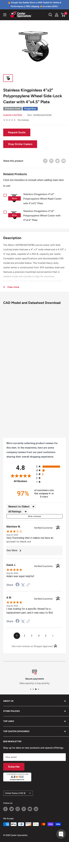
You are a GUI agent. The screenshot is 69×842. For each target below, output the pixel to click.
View (15, 198)
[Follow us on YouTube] (30, 809)
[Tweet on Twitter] (57, 160)
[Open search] (50, 15)
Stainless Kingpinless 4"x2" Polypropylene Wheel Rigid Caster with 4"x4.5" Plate (42, 199)
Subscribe (14, 766)
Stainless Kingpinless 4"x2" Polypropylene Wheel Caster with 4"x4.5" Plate (41, 215)
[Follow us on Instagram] (17, 809)
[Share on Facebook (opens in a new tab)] (17, 585)
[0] (63, 15)
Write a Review (34, 516)
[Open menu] (4, 14)
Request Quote (17, 132)
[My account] (56, 15)
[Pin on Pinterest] (51, 160)
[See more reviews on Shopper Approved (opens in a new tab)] (28, 585)
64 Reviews (24, 481)
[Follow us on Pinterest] (24, 809)
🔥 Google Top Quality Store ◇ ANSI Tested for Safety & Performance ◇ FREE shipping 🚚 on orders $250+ (34, 4)
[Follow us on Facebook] (5, 809)
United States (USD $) (15, 793)
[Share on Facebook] (45, 160)
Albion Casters (12, 115)
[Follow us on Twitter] (11, 809)
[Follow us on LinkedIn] (36, 809)
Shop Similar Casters (20, 144)
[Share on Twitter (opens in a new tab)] (23, 585)
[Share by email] (63, 160)
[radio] (49, 466)
